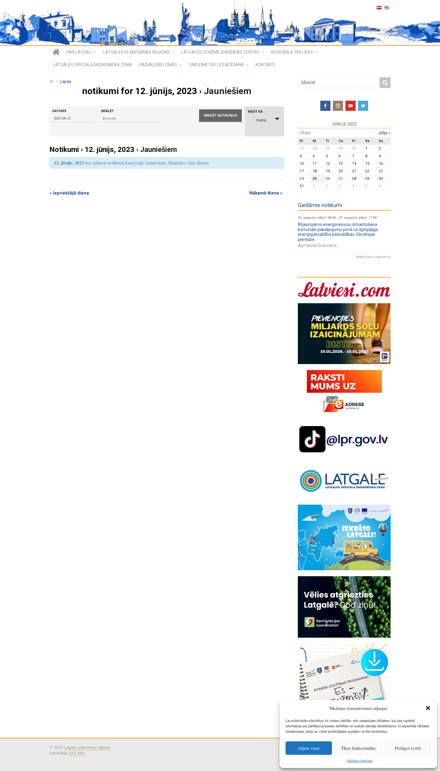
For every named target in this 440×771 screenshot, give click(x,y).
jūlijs (384, 132)
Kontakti (265, 64)
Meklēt (107, 111)
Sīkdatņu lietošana (360, 760)
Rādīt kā (255, 111)
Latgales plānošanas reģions (136, 52)
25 (314, 178)
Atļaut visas (309, 748)
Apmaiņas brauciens (317, 245)
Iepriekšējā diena (69, 193)
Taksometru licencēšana (216, 64)
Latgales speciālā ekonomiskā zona (92, 64)
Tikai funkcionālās (358, 748)
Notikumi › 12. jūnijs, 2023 (91, 149)
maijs (304, 132)
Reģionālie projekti (292, 52)
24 (302, 178)
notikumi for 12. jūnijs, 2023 (139, 91)
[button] (428, 708)
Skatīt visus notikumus (373, 257)
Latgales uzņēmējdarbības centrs (220, 52)
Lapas (65, 81)
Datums (59, 111)
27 (341, 178)
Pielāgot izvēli (408, 748)
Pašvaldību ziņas (158, 64)
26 (328, 178)
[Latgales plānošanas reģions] (220, 22)
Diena (261, 120)
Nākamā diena (266, 193)
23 (381, 171)
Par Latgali (79, 52)
